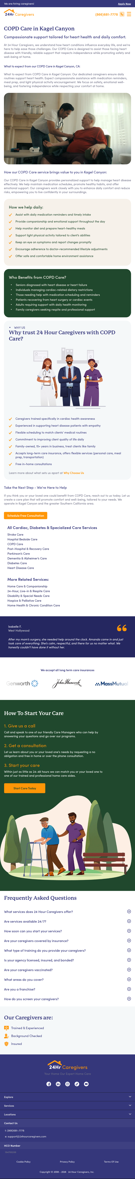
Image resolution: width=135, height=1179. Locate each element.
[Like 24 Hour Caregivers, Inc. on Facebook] (48, 1083)
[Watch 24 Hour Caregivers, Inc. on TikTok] (77, 1083)
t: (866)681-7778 (14, 1130)
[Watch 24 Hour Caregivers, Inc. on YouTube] (86, 1083)
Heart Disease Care (20, 568)
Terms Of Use (111, 1161)
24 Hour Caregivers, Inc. (81, 1171)
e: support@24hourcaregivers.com (25, 1136)
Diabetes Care (17, 563)
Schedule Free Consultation (25, 515)
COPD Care (15, 544)
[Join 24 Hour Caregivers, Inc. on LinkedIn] (58, 1083)
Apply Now (124, 3)
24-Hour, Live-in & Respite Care (28, 591)
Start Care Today (25, 788)
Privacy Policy (67, 1161)
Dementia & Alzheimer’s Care (27, 558)
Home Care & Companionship (27, 586)
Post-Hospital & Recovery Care (28, 549)
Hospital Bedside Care (22, 539)
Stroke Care (15, 534)
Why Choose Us (74, 473)
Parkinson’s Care (18, 553)
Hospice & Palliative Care (24, 600)
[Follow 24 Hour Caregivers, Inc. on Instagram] (67, 1083)
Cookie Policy (23, 1161)
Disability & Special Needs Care (28, 596)
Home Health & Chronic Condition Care (33, 605)
